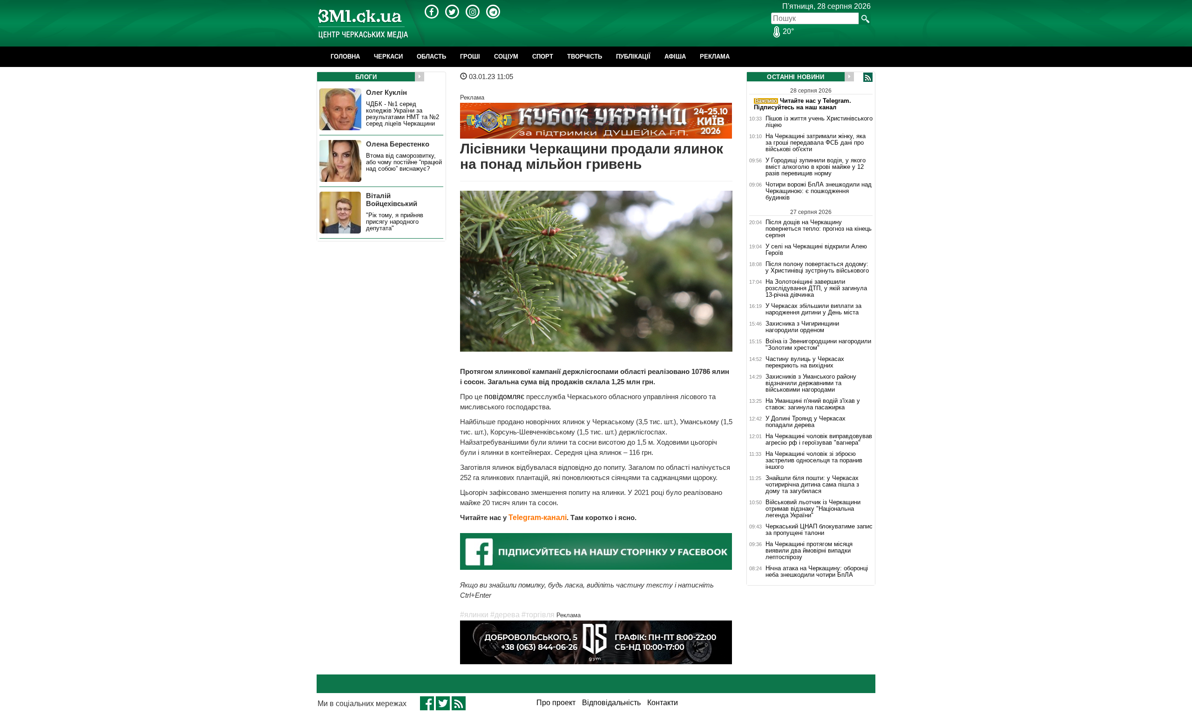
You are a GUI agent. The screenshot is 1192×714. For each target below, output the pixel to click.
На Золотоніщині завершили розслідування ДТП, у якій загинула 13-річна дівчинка (816, 288)
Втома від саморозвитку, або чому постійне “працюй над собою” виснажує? (404, 162)
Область (431, 56)
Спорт (542, 56)
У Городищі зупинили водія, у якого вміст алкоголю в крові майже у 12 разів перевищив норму (815, 167)
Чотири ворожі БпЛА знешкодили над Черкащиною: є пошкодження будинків (818, 191)
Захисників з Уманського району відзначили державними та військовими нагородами (810, 383)
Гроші (470, 56)
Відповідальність (611, 703)
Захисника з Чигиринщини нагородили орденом (802, 327)
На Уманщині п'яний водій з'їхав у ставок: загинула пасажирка (812, 404)
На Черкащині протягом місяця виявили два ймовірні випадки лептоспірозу (809, 551)
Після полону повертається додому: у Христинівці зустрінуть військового (817, 267)
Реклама (715, 56)
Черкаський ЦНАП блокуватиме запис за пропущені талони (819, 529)
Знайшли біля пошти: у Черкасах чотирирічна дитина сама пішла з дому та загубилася (812, 484)
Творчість (584, 56)
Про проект (556, 703)
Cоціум (506, 56)
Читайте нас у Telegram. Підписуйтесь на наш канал (802, 104)
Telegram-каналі (537, 517)
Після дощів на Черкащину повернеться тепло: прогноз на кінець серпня (818, 229)
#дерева (505, 615)
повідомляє (504, 396)
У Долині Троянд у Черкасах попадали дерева (805, 421)
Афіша (675, 56)
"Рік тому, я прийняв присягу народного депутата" (394, 222)
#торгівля (538, 615)
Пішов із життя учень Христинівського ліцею (819, 121)
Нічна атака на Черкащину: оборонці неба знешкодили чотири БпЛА (816, 571)
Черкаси (388, 56)
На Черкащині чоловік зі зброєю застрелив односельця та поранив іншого (813, 460)
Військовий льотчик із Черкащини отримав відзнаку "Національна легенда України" (812, 509)
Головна (345, 56)
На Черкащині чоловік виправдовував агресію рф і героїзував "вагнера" (818, 439)
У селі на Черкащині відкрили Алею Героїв (816, 249)
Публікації (633, 56)
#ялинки (474, 615)
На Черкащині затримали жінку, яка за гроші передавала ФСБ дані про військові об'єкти (815, 143)
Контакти (662, 703)
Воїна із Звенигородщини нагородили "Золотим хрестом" (818, 344)
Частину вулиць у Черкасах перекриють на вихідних (804, 362)
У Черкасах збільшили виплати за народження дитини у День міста (813, 309)
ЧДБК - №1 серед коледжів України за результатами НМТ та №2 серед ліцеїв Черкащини (402, 114)
